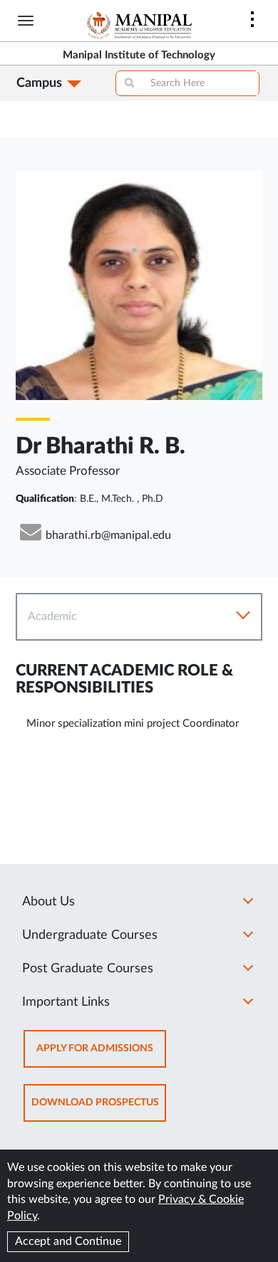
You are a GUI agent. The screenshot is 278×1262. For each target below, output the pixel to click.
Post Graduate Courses (87, 968)
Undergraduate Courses (90, 935)
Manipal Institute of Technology (139, 55)
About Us (48, 901)
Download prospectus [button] (98, 1109)
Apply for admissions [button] (101, 1055)
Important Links (66, 1002)
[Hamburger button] (26, 20)
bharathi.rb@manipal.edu (108, 535)
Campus (39, 83)
